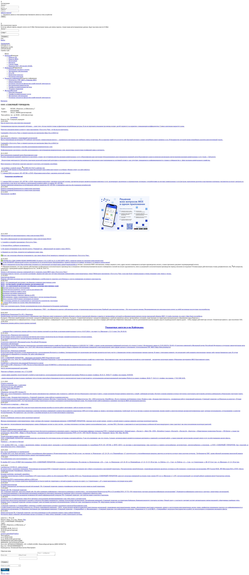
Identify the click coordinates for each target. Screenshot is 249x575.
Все (24, 519)
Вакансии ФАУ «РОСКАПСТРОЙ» (20, 66)
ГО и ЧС (11, 73)
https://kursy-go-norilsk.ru (194, 316)
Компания (8, 55)
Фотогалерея (13, 61)
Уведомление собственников (18, 71)
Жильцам (8, 90)
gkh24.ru (87, 169)
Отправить (5, 562)
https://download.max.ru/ (32, 302)
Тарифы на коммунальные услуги (20, 94)
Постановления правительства (19, 85)
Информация (9, 68)
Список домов (13, 64)
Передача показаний (15, 92)
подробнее (13, 117)
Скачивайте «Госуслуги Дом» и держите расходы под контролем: (23, 133)
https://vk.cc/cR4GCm (51, 133)
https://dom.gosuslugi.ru (162, 347)
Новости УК (13, 57)
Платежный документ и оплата (19, 69)
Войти (3, 40)
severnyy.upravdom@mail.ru (10, 533)
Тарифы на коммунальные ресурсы (20, 87)
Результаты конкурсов (16, 76)
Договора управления (16, 89)
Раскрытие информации (13, 78)
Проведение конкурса (16, 75)
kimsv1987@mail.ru (13, 388)
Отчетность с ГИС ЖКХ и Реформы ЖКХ (23, 80)
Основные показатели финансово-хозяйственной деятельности (29, 83)
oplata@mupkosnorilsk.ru (69, 264)
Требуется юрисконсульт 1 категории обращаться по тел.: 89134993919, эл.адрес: (13, 386)
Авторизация (5, 43)
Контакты (12, 62)
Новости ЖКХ (13, 59)
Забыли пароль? (6, 13)
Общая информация (15, 82)
